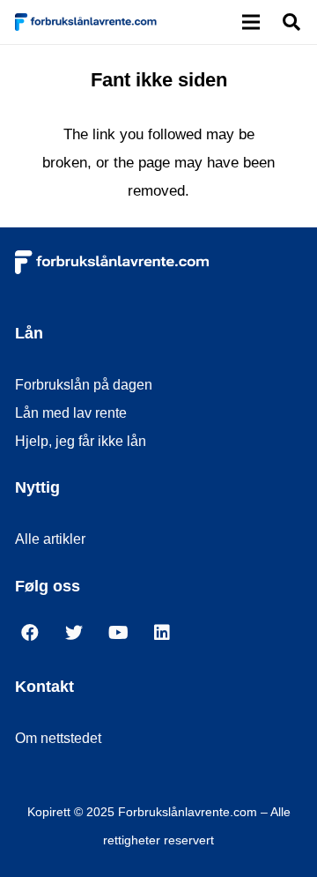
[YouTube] (125, 637)
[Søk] (291, 22)
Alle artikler (50, 538)
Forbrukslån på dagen (83, 384)
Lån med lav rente (71, 412)
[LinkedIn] (169, 637)
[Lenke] (86, 22)
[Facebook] (37, 637)
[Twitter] (81, 637)
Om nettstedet (58, 738)
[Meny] (251, 22)
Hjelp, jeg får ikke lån (80, 441)
